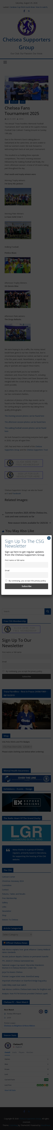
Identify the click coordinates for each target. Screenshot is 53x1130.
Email (7, 570)
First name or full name (14, 560)
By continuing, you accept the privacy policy (27, 580)
